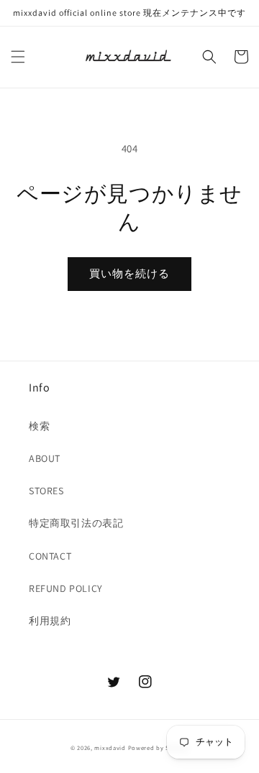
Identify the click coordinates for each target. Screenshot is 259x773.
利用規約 (50, 620)
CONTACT (50, 556)
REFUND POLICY (66, 588)
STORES (46, 490)
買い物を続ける (129, 273)
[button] (18, 57)
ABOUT (44, 458)
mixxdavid (109, 747)
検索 (39, 426)
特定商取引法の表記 (76, 523)
